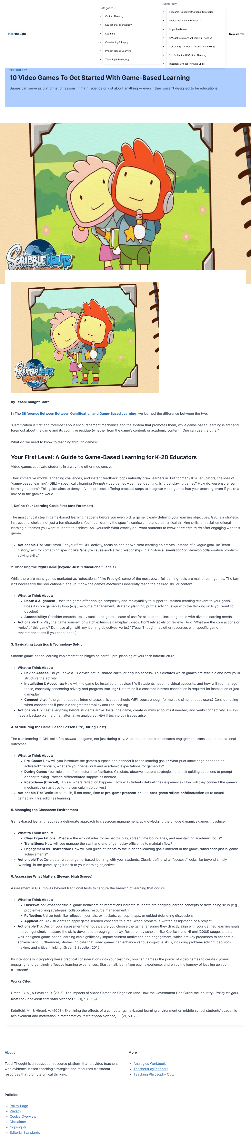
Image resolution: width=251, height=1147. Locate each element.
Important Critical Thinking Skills (187, 63)
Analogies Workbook (150, 1064)
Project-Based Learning (118, 50)
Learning (110, 33)
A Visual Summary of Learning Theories (190, 37)
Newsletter (237, 34)
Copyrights (18, 1127)
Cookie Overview (23, 1116)
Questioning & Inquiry (117, 42)
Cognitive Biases (178, 29)
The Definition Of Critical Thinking (187, 55)
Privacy (15, 1111)
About (10, 1052)
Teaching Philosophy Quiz (154, 1074)
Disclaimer (18, 1122)
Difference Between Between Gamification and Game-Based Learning (79, 413)
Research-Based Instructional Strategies (191, 11)
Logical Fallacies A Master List (185, 20)
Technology (18, 70)
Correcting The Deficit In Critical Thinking (192, 46)
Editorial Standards (25, 1132)
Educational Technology (118, 24)
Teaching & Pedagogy (117, 59)
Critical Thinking (114, 16)
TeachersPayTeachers (151, 1069)
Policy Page (19, 1106)
